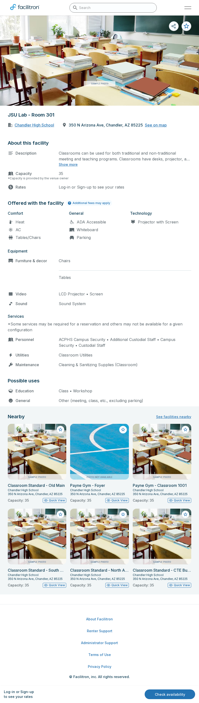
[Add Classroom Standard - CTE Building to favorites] (185, 514)
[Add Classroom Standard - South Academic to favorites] (60, 514)
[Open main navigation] (187, 7)
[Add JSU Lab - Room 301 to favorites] (186, 26)
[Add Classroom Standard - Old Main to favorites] (60, 430)
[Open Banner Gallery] (99, 61)
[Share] (174, 26)
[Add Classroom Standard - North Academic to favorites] (123, 514)
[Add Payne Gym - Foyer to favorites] (123, 430)
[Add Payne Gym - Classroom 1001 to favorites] (185, 430)
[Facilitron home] (25, 10)
